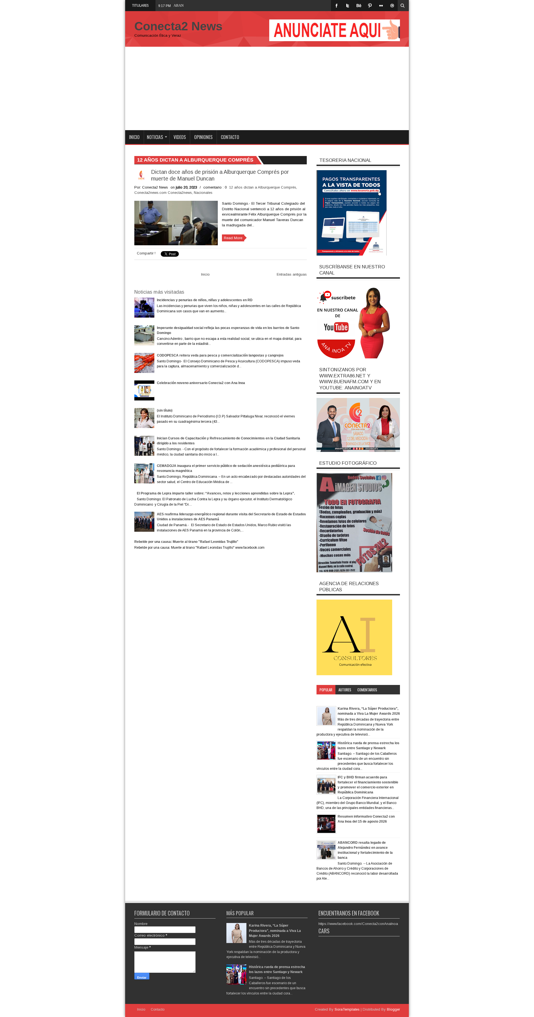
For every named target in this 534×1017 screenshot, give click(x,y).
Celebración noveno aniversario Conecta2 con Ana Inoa (201, 383)
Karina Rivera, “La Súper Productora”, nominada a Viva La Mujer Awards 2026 (275, 931)
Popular (326, 689)
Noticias (155, 137)
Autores (344, 689)
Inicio (134, 137)
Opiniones (203, 137)
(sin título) (164, 410)
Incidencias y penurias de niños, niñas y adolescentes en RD (205, 300)
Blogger (393, 1009)
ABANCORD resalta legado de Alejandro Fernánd (211, 5)
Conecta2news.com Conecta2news (163, 192)
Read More (233, 238)
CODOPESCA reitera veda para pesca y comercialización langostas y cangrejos (220, 355)
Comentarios (367, 689)
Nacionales (203, 192)
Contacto (230, 137)
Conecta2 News (178, 26)
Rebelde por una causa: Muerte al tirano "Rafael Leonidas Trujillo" (186, 542)
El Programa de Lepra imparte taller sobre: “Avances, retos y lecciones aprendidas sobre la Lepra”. (216, 493)
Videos (180, 137)
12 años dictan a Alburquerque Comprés (262, 187)
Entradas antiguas (292, 274)
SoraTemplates (347, 1009)
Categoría (327, 699)
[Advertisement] (267, 88)
